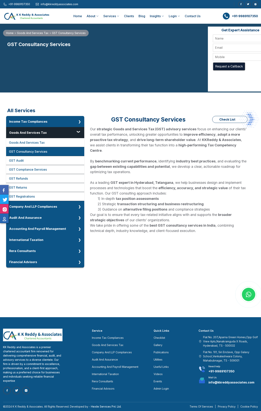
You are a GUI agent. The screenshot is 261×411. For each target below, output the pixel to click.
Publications (161, 352)
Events (158, 381)
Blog (142, 16)
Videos (158, 374)
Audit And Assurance (25, 218)
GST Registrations (22, 196)
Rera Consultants (22, 251)
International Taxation (26, 240)
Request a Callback (229, 66)
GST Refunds (18, 178)
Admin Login (161, 388)
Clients (129, 16)
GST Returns (18, 187)
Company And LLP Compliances (33, 206)
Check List (227, 119)
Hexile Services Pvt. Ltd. (106, 406)
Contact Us (192, 16)
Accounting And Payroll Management (37, 229)
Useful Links (161, 366)
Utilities (158, 359)
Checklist (159, 337)
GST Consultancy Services (28, 151)
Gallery (158, 345)
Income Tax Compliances (28, 121)
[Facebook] (240, 4)
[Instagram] (255, 4)
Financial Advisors (23, 262)
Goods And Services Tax (33, 33)
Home (77, 16)
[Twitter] (248, 4)
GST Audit (16, 160)
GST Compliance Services (28, 169)
